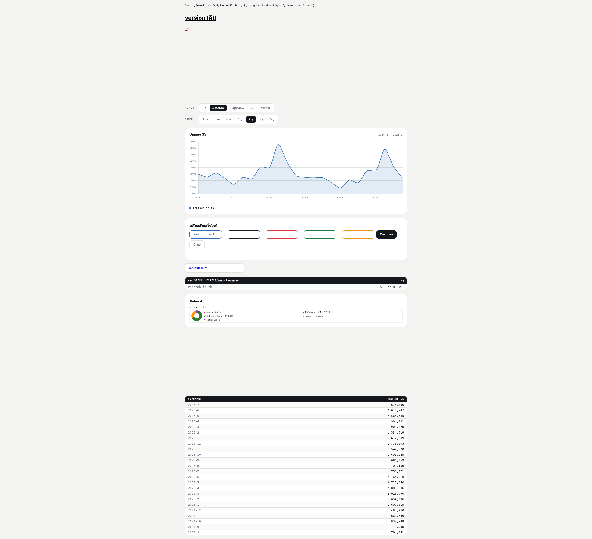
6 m (229, 119)
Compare (386, 234)
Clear (197, 244)
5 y (272, 119)
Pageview (237, 108)
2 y (251, 119)
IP (204, 108)
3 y (261, 119)
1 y (240, 119)
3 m (217, 119)
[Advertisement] (296, 66)
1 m (205, 119)
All (252, 108)
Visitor (265, 108)
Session (218, 108)
